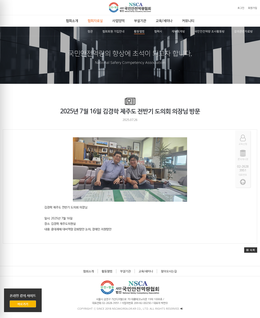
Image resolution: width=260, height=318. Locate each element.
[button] (250, 250)
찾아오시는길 (169, 271)
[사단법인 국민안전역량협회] (130, 7)
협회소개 (88, 271)
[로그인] (181, 308)
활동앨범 (107, 271)
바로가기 (23, 304)
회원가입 (252, 8)
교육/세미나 (146, 271)
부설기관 (125, 271)
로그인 (241, 8)
